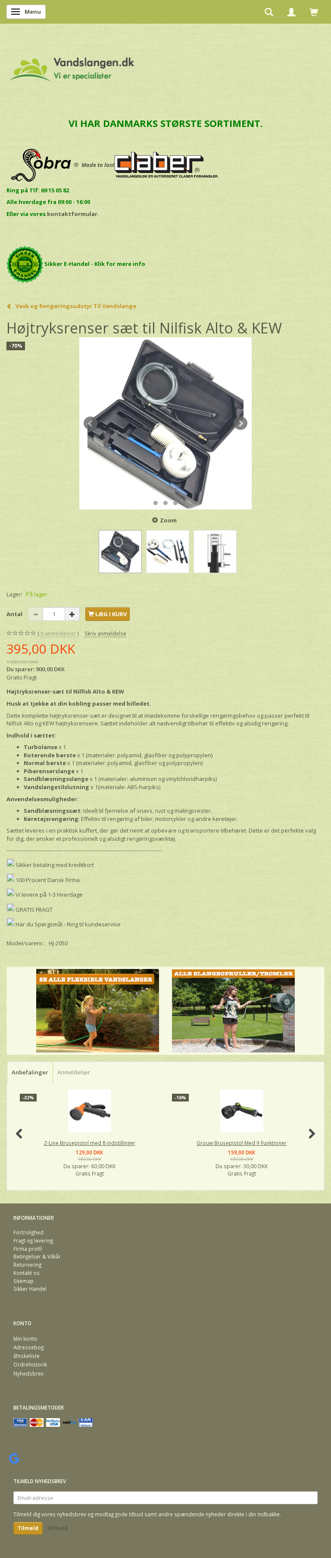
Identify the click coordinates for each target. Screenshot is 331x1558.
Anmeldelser (73, 1072)
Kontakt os (26, 1272)
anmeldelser (58, 633)
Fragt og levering (33, 1240)
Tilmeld (28, 1528)
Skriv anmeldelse (105, 633)
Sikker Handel (30, 1288)
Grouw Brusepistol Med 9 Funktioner (242, 1142)
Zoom (168, 520)
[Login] (291, 11)
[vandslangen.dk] (72, 65)
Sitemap (23, 1280)
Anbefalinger (30, 1072)
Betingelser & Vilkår (37, 1256)
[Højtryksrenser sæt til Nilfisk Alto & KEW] (165, 423)
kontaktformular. (73, 214)
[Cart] (314, 11)
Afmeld (58, 1528)
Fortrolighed (28, 1232)
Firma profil (27, 1248)
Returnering (27, 1264)
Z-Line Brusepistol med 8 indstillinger (89, 1142)
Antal (15, 614)
